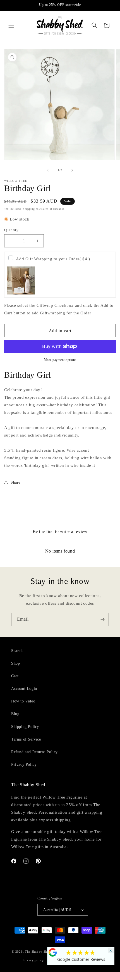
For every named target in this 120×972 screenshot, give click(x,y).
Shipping (29, 208)
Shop (15, 663)
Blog (15, 714)
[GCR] (53, 952)
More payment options (60, 360)
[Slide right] (72, 170)
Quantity (11, 230)
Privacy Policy (24, 764)
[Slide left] (48, 170)
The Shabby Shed (38, 951)
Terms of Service (26, 739)
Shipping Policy (25, 727)
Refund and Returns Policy (34, 752)
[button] (11, 25)
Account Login (24, 688)
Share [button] (15, 482)
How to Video (23, 701)
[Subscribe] (102, 619)
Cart (14, 676)
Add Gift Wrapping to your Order (53, 259)
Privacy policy (33, 960)
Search (17, 651)
